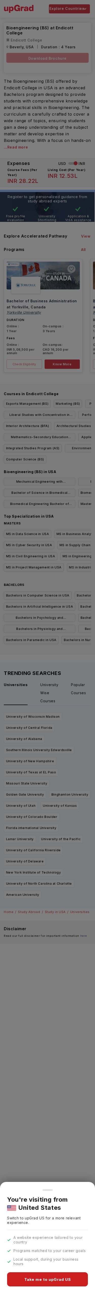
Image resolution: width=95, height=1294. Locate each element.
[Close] (48, 1190)
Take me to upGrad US (47, 1279)
